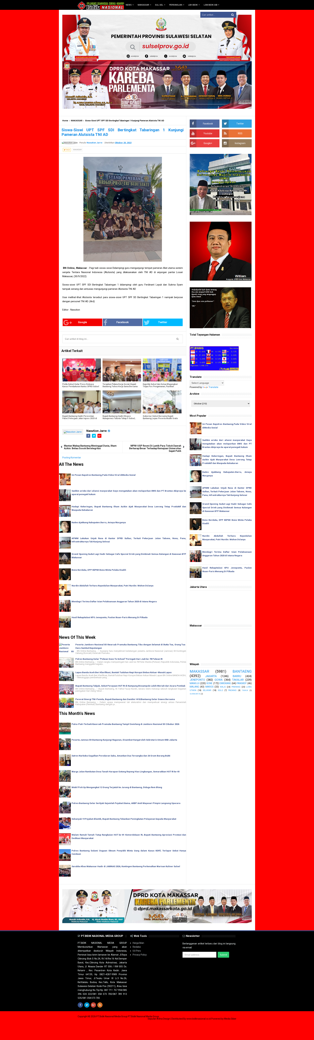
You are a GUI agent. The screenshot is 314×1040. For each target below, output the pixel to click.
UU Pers (137, 950)
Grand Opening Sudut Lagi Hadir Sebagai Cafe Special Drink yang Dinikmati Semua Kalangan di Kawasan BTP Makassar (227, 507)
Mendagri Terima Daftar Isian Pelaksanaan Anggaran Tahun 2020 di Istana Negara (114, 601)
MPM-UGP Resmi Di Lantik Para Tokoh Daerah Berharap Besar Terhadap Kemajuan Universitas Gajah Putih (155, 448)
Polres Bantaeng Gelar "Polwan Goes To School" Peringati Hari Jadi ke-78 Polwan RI (119, 659)
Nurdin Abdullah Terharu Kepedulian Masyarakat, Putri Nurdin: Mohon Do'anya (112, 585)
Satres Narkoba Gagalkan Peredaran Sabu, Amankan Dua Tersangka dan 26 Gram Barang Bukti (121, 756)
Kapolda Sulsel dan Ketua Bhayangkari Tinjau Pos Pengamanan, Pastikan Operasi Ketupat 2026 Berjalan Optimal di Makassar (160, 387)
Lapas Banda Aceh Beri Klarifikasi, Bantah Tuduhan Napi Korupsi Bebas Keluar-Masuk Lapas (123, 672)
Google (82, 322)
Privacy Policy (140, 954)
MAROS (209, 686)
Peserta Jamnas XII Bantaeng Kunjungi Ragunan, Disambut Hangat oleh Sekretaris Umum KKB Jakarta (124, 740)
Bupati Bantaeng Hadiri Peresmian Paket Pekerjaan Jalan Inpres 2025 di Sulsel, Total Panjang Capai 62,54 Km (79, 418)
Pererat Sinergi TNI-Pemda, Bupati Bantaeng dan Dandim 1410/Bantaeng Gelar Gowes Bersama (125, 699)
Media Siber (230, 1018)
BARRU (237, 676)
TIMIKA (245, 690)
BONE (209, 683)
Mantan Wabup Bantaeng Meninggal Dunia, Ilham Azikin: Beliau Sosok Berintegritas (90, 447)
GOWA (219, 679)
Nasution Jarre (96, 431)
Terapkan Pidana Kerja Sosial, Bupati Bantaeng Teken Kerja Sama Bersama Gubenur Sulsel (120, 386)
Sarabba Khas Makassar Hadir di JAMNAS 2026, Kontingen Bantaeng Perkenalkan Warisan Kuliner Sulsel (126, 866)
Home (65, 121)
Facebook (122, 322)
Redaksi (137, 947)
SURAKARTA (195, 694)
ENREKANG (225, 683)
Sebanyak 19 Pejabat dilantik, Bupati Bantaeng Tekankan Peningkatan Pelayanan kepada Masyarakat (124, 819)
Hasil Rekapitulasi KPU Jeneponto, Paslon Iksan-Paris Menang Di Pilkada (110, 617)
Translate (213, 387)
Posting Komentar (71, 457)
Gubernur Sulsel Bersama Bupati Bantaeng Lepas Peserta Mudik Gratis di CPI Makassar (160, 418)
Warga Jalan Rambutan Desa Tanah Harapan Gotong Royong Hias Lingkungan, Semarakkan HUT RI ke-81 (126, 771)
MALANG (194, 686)
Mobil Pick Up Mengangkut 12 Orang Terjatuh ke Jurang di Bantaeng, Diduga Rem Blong (117, 787)
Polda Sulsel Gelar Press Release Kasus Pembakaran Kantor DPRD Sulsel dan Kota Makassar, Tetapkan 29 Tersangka (80, 387)
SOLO (220, 690)
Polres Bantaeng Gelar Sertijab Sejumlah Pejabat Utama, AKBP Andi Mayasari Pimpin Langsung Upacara (126, 803)
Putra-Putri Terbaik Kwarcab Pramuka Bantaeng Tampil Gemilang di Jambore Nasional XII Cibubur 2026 (125, 724)
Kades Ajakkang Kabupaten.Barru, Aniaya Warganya (99, 522)
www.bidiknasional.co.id (198, 1018)
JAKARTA (211, 676)
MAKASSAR (76, 121)
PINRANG (236, 687)
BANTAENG (242, 671)
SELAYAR (207, 690)
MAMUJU (195, 683)
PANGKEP (242, 683)
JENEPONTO (197, 679)
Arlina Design (163, 1018)
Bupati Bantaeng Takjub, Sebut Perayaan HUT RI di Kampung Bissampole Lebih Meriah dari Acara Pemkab (130, 686)
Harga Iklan (138, 943)
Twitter (162, 322)
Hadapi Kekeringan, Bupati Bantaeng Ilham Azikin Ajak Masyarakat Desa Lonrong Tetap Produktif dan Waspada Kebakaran (227, 459)
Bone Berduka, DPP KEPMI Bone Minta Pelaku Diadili (99, 570)
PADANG (232, 690)
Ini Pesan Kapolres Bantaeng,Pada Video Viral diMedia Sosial (104, 475)
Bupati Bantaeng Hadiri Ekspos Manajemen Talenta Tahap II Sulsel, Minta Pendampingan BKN (119, 418)
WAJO (223, 687)
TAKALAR (238, 679)
